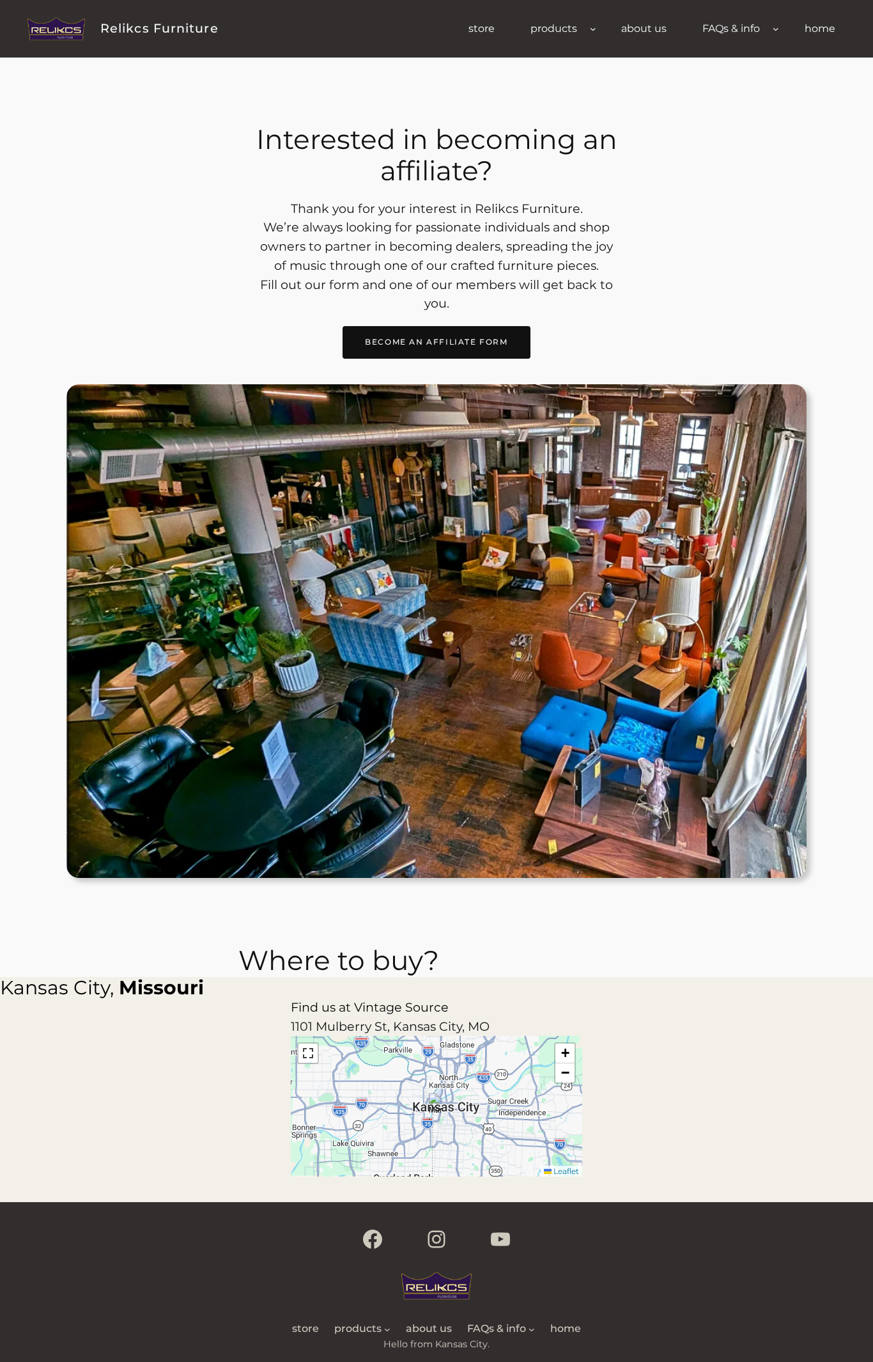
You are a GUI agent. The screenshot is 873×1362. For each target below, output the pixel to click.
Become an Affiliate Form (436, 342)
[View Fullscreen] (308, 1053)
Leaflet (565, 1171)
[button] (437, 1106)
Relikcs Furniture (159, 28)
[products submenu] (593, 29)
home (820, 28)
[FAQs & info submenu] (776, 29)
